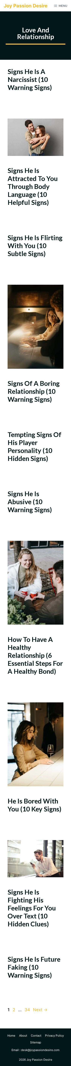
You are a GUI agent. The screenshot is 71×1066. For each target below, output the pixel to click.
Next (40, 1009)
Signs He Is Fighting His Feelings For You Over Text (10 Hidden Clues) (32, 908)
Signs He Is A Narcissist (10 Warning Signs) (30, 79)
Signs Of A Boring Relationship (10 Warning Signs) (34, 391)
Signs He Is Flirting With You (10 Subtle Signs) (35, 245)
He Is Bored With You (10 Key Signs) (34, 805)
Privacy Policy (54, 1035)
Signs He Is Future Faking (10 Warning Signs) (34, 967)
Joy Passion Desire (26, 6)
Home (11, 1035)
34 (27, 1009)
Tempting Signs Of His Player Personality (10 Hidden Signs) (34, 446)
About (23, 1035)
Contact (36, 1035)
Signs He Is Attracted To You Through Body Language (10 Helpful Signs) (33, 186)
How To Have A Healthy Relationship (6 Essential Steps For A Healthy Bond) (35, 655)
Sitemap (35, 1042)
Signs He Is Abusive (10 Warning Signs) (30, 501)
